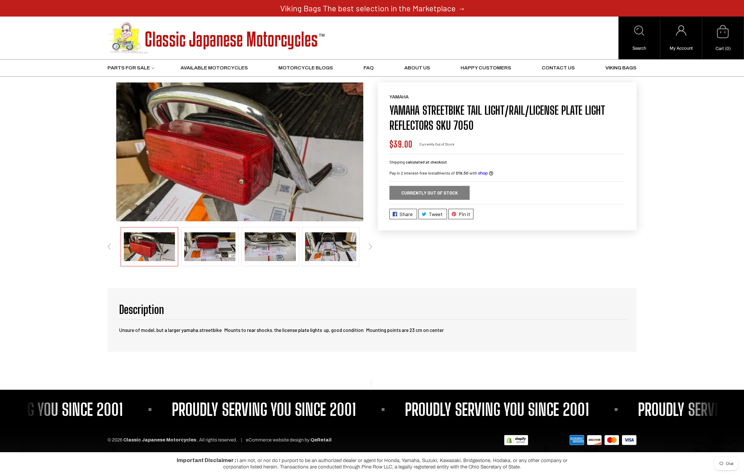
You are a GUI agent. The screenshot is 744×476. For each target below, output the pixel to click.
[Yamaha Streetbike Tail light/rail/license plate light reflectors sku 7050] (239, 151)
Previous (109, 246)
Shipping (397, 161)
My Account (681, 48)
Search (639, 48)
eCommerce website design (275, 439)
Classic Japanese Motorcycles (159, 439)
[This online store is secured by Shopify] (516, 439)
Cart (720, 48)
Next (370, 246)
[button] (639, 38)
